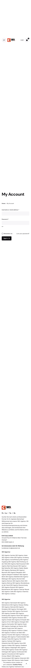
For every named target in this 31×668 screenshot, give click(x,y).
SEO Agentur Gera (17, 643)
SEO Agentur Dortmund (20, 611)
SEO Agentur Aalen (21, 555)
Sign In (5, 238)
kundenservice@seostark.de (11, 548)
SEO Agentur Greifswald (16, 652)
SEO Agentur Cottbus (8, 594)
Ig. (6, 513)
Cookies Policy (17, 664)
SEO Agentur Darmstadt (9, 603)
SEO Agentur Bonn (18, 581)
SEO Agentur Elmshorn (16, 617)
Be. (15, 513)
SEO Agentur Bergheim (15, 572)
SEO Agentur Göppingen (9, 647)
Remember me (8, 233)
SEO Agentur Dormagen (15, 609)
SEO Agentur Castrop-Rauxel (20, 589)
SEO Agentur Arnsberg (21, 557)
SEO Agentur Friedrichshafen (17, 637)
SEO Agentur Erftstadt (19, 620)
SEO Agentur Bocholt (15, 579)
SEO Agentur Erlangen (18, 622)
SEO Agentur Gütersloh (18, 658)
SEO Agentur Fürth (17, 639)
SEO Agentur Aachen (8, 555)
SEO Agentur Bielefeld (13, 577)
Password (5, 219)
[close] (26, 664)
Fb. (3, 513)
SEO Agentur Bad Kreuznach (17, 564)
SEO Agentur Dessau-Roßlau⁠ (19, 605)
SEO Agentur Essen (20, 624)
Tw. (10, 513)
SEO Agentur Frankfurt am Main (12, 632)
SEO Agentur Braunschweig (19, 585)
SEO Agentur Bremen (8, 587)
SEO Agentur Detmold (9, 607)
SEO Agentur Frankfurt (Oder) (18, 630)
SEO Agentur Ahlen (8, 557)
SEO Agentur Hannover (13, 666)
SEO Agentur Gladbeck (19, 645)
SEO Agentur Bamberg (9, 570)
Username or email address (10, 210)
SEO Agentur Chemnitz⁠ (21, 591)
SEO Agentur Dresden (9, 613)
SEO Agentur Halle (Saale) (20, 660)
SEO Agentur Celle (7, 591)
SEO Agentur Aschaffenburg (11, 559)
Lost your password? (22, 233)
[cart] (26, 40)
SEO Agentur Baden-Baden (19, 568)
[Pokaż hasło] (2, 226)
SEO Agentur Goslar (12, 649)
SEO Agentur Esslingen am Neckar (13, 626)
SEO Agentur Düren (14, 615)
